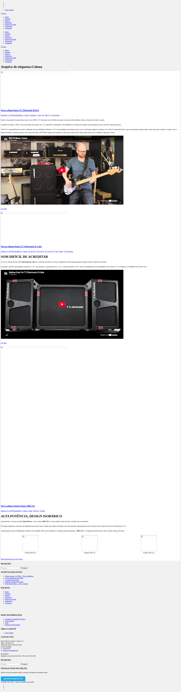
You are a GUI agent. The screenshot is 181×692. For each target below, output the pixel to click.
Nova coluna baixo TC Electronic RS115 (20, 110)
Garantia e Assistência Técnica (15, 619)
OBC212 (36, 511)
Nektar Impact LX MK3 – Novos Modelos (19, 576)
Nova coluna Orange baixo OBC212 (18, 506)
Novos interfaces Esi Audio (14, 578)
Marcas (7, 595)
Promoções (8, 601)
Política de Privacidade (12, 625)
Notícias (7, 594)
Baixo (21, 115)
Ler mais (4, 209)
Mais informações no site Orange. (12, 559)
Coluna (26, 115)
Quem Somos (9, 621)
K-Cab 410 (48, 251)
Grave (39, 115)
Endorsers (8, 597)
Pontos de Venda (10, 599)
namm (61, 251)
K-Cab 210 (32, 251)
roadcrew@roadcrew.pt (10, 650)
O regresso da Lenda (12, 580)
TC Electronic (55, 115)
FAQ (6, 623)
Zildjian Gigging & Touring (14, 582)
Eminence (33, 115)
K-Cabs (55, 251)
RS (43, 115)
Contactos (8, 603)
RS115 (47, 115)
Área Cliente (9, 10)
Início (7, 592)
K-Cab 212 (40, 251)
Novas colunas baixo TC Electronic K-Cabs (21, 246)
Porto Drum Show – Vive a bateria (16, 584)
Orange (42, 511)
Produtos (16, 115)
